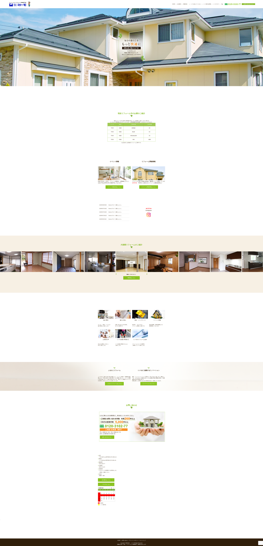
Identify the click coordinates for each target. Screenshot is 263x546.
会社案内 (179, 4)
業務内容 (185, 4)
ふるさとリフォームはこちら (114, 383)
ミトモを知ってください (196, 4)
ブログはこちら (106, 484)
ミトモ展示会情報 (207, 4)
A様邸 (131, 262)
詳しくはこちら (105, 314)
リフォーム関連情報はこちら (148, 187)
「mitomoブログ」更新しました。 (115, 205)
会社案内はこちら (106, 480)
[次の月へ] (114, 488)
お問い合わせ (124, 540)
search (222, 4)
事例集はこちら (131, 277)
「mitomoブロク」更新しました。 (115, 215)
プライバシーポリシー (133, 540)
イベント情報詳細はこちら (114, 187)
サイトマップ (143, 540)
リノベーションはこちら (149, 383)
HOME (173, 4)
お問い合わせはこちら (248, 4)
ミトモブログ (216, 4)
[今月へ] (111, 488)
